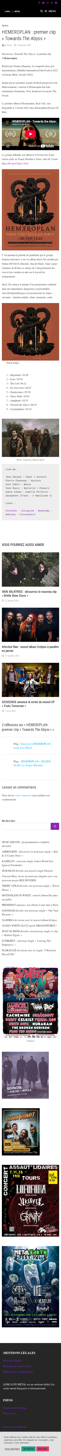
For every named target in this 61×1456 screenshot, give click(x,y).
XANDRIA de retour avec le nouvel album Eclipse (29, 920)
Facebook (11, 511)
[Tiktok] (52, 2)
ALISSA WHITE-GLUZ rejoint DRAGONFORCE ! (29, 925)
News (5, 25)
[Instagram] (48, 2)
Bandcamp (43, 511)
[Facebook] (39, 2)
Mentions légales (12, 1360)
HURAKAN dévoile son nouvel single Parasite (27, 870)
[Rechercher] (55, 826)
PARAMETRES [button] (12, 1449)
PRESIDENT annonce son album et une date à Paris (30, 905)
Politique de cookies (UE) (17, 1366)
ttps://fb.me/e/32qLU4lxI (15, 163)
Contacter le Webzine (15, 1408)
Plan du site (9, 1413)
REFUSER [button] (42, 1448)
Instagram (27, 511)
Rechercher (8, 821)
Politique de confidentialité (18, 1371)
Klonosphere (27, 514)
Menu (52, 11)
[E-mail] (56, 2)
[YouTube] (43, 2)
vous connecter (23, 795)
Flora (9, 45)
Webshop (10, 514)
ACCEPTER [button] (28, 1448)
